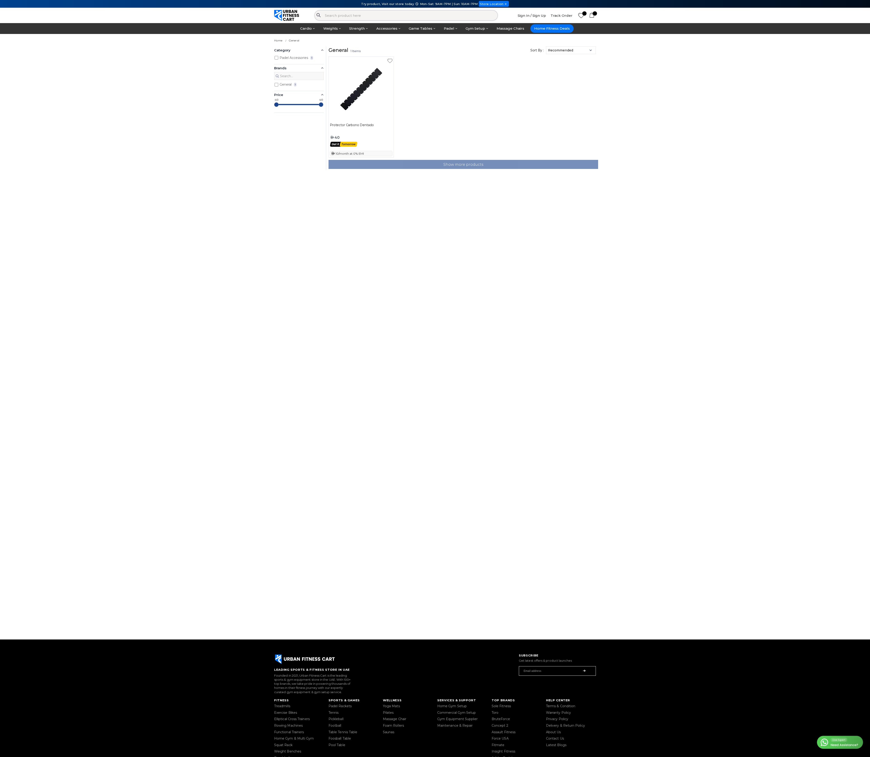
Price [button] (278, 95)
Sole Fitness (501, 706)
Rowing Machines (288, 725)
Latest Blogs (556, 745)
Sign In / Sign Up (532, 15)
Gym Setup (475, 28)
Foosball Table (340, 738)
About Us (553, 732)
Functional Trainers (289, 732)
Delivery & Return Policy (565, 725)
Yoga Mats (391, 706)
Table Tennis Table (343, 732)
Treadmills (282, 706)
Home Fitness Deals (552, 28)
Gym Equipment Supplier (457, 719)
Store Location (492, 4)
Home (278, 40)
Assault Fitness (503, 732)
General (294, 40)
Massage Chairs (510, 28)
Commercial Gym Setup (456, 713)
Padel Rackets (340, 706)
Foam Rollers (393, 725)
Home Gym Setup (452, 706)
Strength (357, 28)
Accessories (386, 28)
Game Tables (420, 28)
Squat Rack (283, 745)
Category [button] (282, 50)
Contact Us (555, 738)
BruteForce (501, 719)
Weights (330, 28)
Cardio (306, 28)
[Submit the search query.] (277, 76)
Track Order (562, 15)
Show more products (463, 164)
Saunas (388, 732)
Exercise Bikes (285, 713)
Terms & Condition (560, 706)
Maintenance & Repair (455, 725)
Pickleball (336, 719)
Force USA (500, 738)
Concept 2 (500, 725)
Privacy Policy (557, 719)
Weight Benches (287, 751)
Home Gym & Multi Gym (294, 738)
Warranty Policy (558, 713)
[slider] (276, 104)
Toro (495, 713)
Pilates (388, 713)
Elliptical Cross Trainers (292, 719)
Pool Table (337, 745)
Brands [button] (280, 68)
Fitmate (498, 745)
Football (335, 725)
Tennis (333, 713)
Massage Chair (394, 719)
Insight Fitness (503, 751)
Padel (449, 28)
